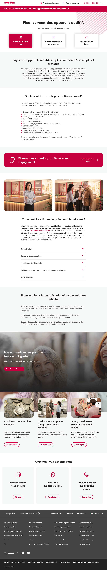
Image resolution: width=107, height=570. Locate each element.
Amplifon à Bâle (85, 544)
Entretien (7, 540)
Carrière (69, 513)
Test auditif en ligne (86, 42)
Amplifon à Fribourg (86, 540)
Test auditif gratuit (35, 527)
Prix (5, 544)
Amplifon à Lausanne (87, 531)
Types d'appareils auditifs (12, 531)
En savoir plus (11, 444)
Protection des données (14, 562)
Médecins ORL (56, 513)
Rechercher (86, 497)
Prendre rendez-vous (20, 42)
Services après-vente (36, 535)
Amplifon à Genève (86, 527)
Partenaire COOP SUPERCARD (39, 544)
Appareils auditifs (9, 14)
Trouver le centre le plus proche (53, 42)
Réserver (18, 497)
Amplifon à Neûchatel (87, 535)
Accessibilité (51, 562)
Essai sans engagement (37, 531)
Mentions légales (35, 562)
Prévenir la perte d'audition (64, 531)
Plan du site (65, 562)
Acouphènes (59, 535)
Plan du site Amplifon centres (86, 562)
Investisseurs (82, 513)
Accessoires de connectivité (13, 535)
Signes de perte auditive (63, 527)
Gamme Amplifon (9, 527)
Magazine (32, 540)
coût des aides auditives (40, 230)
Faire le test (52, 497)
